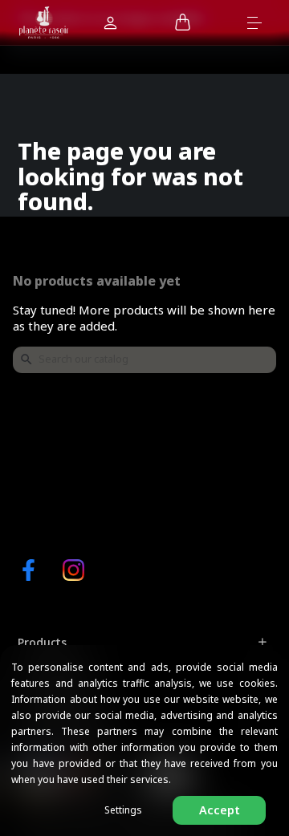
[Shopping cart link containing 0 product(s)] (182, 23)
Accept (219, 810)
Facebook (28, 570)
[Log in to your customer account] (110, 24)
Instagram (73, 570)
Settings (123, 810)
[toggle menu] (261, 21)
